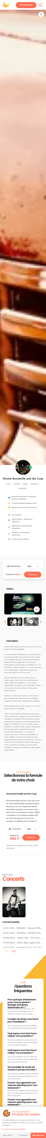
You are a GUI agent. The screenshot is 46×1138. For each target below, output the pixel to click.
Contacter (32, 575)
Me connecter (26, 5)
